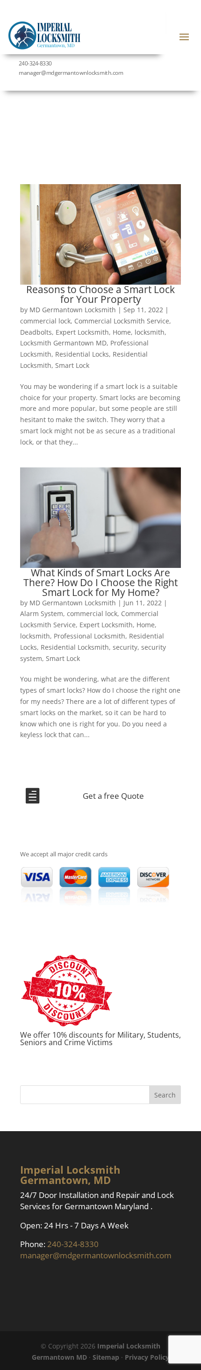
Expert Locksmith (82, 332)
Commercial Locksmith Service (121, 320)
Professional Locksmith (89, 635)
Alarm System (41, 613)
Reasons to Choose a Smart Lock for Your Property (100, 294)
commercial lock (45, 320)
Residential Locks (82, 354)
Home (122, 332)
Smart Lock (72, 365)
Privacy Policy (147, 1357)
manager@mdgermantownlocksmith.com (96, 1255)
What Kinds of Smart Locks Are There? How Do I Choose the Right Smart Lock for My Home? (100, 582)
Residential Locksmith (75, 647)
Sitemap (106, 1357)
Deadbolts (36, 332)
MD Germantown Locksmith (72, 309)
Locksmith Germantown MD (63, 342)
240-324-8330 (35, 63)
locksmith (150, 332)
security (125, 647)
